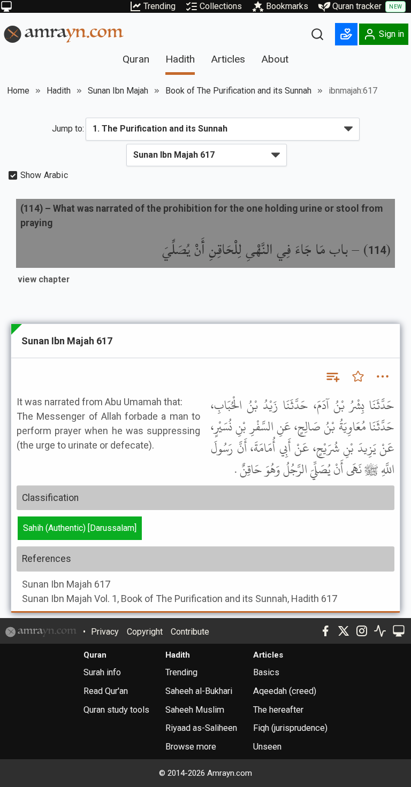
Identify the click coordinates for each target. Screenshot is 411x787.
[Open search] (317, 34)
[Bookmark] (358, 376)
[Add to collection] (332, 376)
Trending (159, 6)
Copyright (145, 632)
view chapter (44, 279)
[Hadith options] (382, 376)
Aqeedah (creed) (284, 691)
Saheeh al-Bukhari (198, 691)
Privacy (105, 632)
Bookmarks (287, 6)
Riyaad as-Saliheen (201, 728)
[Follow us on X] (343, 630)
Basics (266, 672)
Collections (221, 6)
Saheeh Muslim (194, 710)
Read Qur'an (105, 691)
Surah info (102, 672)
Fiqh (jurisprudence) (290, 728)
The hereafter (278, 710)
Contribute (190, 632)
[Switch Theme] (6, 6)
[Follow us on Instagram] (361, 630)
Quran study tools (116, 710)
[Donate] (346, 34)
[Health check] (380, 630)
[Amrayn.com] (64, 33)
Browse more (190, 747)
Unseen (267, 747)
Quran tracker (367, 6)
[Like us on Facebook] (325, 630)
